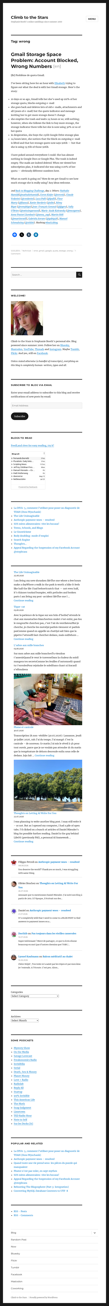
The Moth (19, 1103)
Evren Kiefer (46, 194)
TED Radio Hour (23, 1115)
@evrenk (59, 194)
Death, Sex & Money (25, 1071)
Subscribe (19, 416)
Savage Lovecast (23, 1055)
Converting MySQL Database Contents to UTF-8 (41, 1190)
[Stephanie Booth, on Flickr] (46, 318)
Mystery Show (22, 1048)
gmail (41, 251)
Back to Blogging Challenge (29, 190)
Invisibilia (19, 1063)
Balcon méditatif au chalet (58, 956)
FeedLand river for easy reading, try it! (32, 445)
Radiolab (19, 1083)
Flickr (14, 353)
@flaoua (23, 202)
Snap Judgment (22, 1107)
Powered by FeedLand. (28, 487)
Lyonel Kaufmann (28, 956)
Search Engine (22, 539)
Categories (17, 992)
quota (55, 251)
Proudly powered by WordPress (44, 1297)
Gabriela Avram (36, 218)
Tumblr (75, 349)
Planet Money (21, 1075)
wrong (70, 251)
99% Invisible (22, 1095)
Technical (26, 251)
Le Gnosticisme (22, 531)
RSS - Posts (20, 1211)
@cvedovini (27, 198)
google (48, 251)
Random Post (19, 1239)
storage (62, 251)
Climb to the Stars (29, 17)
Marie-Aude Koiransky (53, 210)
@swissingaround (29, 210)
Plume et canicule (23, 727)
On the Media (21, 1051)
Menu (92, 19)
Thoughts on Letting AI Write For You (35, 813)
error (36, 251)
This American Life (24, 1099)
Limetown (19, 1111)
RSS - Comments (23, 1215)
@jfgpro (62, 206)
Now (13, 1246)
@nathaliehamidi (29, 194)
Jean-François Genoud (44, 206)
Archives (16, 1016)
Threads (39, 349)
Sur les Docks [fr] (23, 1123)
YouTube (29, 349)
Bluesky (64, 345)
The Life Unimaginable (26, 515)
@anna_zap (42, 214)
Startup (18, 1091)
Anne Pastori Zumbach (23, 214)
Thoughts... (20, 543)
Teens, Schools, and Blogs (28, 527)
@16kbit (29, 222)
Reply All (19, 1087)
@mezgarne (73, 210)
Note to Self (20, 1119)
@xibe (51, 202)
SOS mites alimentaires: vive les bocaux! (36, 523)
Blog (13, 1232)
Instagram (55, 349)
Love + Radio (21, 1079)
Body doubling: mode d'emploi (31, 535)
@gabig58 (52, 218)
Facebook (42, 353)
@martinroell (19, 218)
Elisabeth (59, 83)
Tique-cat (19, 606)
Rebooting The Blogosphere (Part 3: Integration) (41, 1186)
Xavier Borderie (38, 202)
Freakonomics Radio (25, 1059)
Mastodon (16, 349)
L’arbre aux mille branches (29, 645)
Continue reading (23, 600)
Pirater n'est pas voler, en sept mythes (35, 1170)
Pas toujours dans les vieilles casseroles (54, 933)
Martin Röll (57, 214)
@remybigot (24, 206)
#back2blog (51, 222)
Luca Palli (41, 198)
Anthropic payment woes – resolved (34, 519)
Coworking (17, 1288)
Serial (17, 1067)
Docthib (22, 933)
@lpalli (51, 198)
